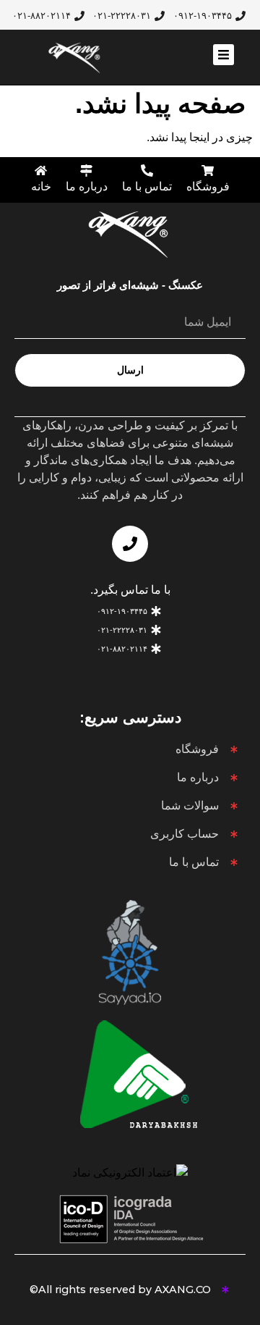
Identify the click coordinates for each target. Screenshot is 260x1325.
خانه (41, 186)
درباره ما (87, 186)
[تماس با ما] (147, 170)
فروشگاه (208, 186)
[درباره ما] (86, 170)
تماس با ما (147, 186)
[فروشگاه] (208, 170)
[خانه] (41, 170)
